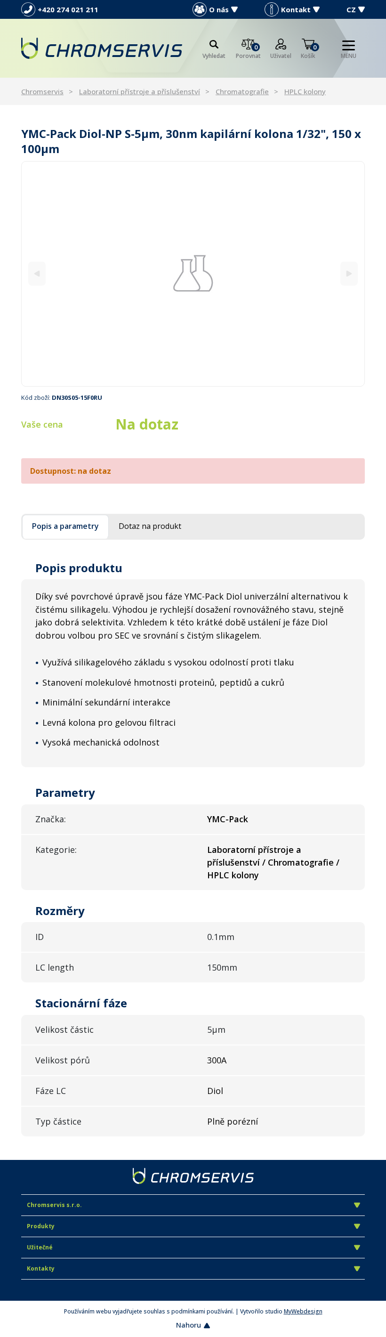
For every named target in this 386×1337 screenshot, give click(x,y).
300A (216, 1060)
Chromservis (42, 91)
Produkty (41, 1226)
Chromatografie (242, 91)
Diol (215, 1090)
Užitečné (40, 1247)
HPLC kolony (305, 91)
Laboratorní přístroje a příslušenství (139, 91)
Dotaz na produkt (150, 526)
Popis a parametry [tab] (65, 526)
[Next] (349, 274)
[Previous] (37, 274)
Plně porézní (232, 1121)
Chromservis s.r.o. (54, 1205)
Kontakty (41, 1268)
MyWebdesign (303, 1311)
